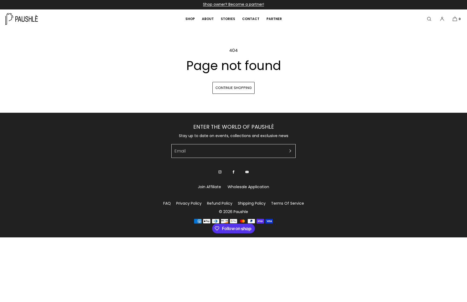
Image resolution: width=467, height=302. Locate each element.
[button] (429, 18)
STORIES (228, 18)
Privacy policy (189, 203)
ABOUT (208, 18)
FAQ (167, 203)
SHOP (190, 18)
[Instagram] (220, 172)
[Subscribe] (289, 151)
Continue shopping (233, 87)
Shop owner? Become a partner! (233, 4)
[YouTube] (247, 172)
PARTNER (274, 18)
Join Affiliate (209, 187)
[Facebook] (233, 172)
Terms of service (287, 203)
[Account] (442, 18)
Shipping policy (252, 203)
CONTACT (250, 18)
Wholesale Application (248, 187)
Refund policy (219, 203)
